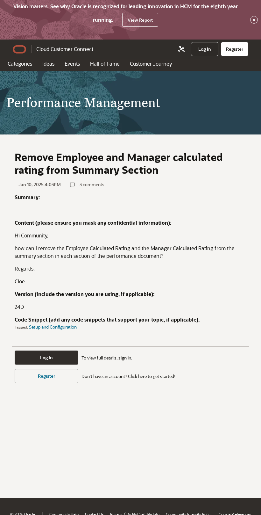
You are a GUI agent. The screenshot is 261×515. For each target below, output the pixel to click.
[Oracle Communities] (181, 49)
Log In (46, 357)
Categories (20, 63)
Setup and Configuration (53, 327)
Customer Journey (151, 63)
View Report (140, 20)
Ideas (48, 63)
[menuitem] (204, 49)
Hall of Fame (105, 63)
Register (46, 376)
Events (72, 63)
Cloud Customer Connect (64, 49)
